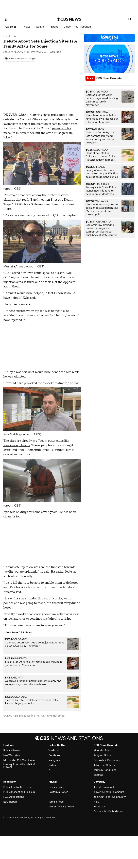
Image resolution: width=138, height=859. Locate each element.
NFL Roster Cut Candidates (19, 760)
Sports (55, 26)
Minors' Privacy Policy (61, 806)
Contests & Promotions (107, 760)
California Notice (58, 792)
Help (96, 801)
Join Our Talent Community (110, 796)
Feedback (99, 806)
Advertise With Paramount (109, 792)
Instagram (54, 760)
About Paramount (104, 787)
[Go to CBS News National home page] (69, 19)
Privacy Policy (56, 787)
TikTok (52, 765)
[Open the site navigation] (26, 19)
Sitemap (98, 774)
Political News (11, 750)
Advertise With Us (104, 765)
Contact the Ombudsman (108, 811)
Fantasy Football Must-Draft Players (19, 765)
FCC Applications (13, 796)
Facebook (54, 755)
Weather (41, 26)
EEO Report (10, 801)
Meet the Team (102, 750)
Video (67, 26)
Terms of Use (56, 801)
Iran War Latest (12, 755)
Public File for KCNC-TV (17, 787)
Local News (10, 36)
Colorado (10, 27)
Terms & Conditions (105, 770)
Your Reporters (83, 26)
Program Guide (102, 755)
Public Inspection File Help (19, 792)
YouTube (53, 750)
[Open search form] (129, 19)
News (27, 26)
